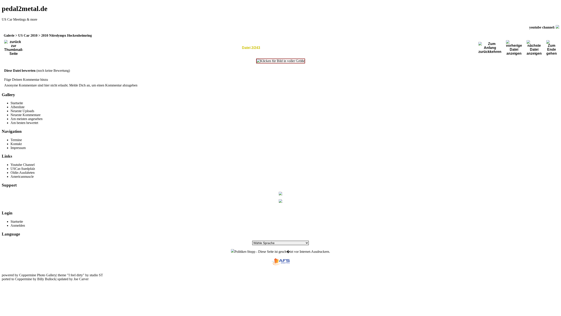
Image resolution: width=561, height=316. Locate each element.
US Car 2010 (27, 35)
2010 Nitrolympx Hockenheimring (66, 35)
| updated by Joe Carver (72, 279)
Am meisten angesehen (27, 119)
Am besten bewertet (24, 123)
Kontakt (16, 144)
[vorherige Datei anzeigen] (514, 48)
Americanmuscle (22, 176)
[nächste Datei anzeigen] (534, 48)
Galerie (9, 35)
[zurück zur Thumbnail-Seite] (13, 47)
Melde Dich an (79, 85)
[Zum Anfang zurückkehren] (490, 47)
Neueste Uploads (22, 111)
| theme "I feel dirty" (70, 275)
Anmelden (18, 225)
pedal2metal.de (24, 9)
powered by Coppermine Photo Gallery (29, 275)
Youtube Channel (23, 165)
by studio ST (93, 275)
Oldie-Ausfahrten (23, 172)
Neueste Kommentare (26, 115)
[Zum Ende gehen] (551, 48)
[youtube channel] (557, 27)
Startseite (17, 103)
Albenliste (18, 107)
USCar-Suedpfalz (23, 169)
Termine (16, 140)
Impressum (18, 148)
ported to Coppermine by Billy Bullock (29, 279)
